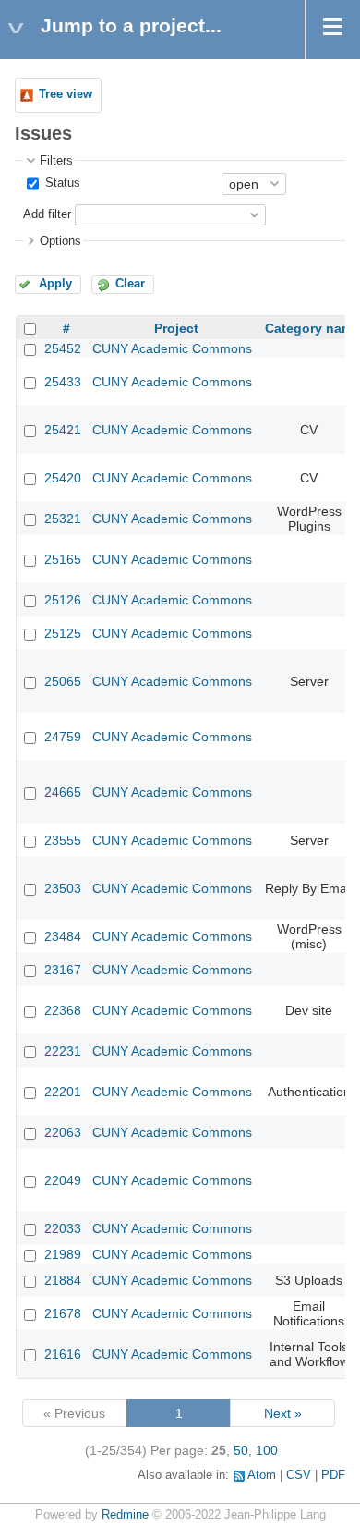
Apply (55, 283)
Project (176, 328)
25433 (62, 381)
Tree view (65, 94)
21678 (62, 1313)
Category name (312, 328)
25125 (62, 633)
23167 (62, 969)
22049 (62, 1180)
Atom (261, 1475)
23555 (62, 840)
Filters (56, 160)
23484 (62, 936)
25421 (62, 429)
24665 (62, 792)
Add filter (47, 214)
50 (241, 1450)
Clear (130, 283)
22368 (62, 1010)
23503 (62, 888)
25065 (62, 681)
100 (267, 1450)
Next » (283, 1413)
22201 (62, 1091)
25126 (62, 599)
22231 (62, 1051)
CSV (298, 1475)
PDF (333, 1475)
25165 (62, 559)
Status (61, 183)
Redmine (125, 1514)
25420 (62, 477)
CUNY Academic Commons (172, 348)
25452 (62, 348)
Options (60, 241)
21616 (62, 1354)
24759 (62, 736)
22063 (62, 1132)
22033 (62, 1228)
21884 (62, 1280)
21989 (62, 1254)
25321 (62, 518)
